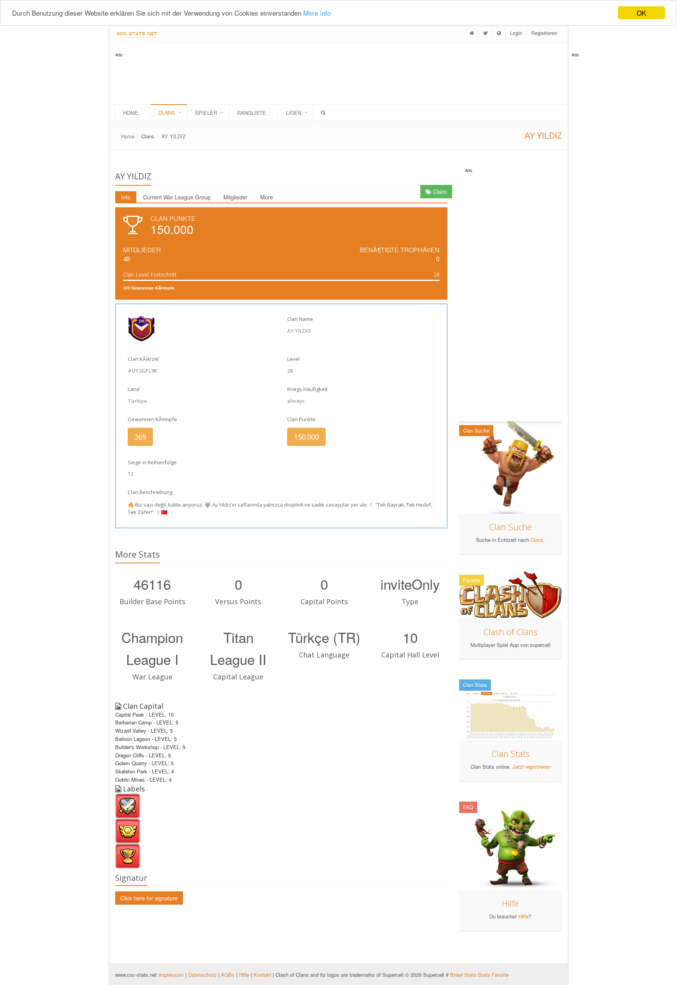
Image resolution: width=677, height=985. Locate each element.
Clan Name (300, 318)
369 (140, 437)
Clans (166, 112)
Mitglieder (235, 197)
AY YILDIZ (173, 136)
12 (130, 473)
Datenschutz (202, 974)
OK (641, 13)
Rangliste (251, 112)
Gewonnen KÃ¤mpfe (152, 419)
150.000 (306, 437)
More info (317, 13)
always (295, 400)
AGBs (228, 974)
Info (125, 197)
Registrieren (544, 32)
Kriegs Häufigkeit (307, 389)
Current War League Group (177, 197)
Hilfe (510, 903)
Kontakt (262, 974)
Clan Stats (510, 753)
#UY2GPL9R (142, 370)
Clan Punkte (301, 419)
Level (293, 358)
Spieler (206, 112)
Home (130, 112)
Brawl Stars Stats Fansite (479, 974)
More (266, 197)
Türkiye (137, 400)
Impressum (171, 974)
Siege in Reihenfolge (152, 462)
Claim (439, 192)
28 (290, 370)
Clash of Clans (510, 631)
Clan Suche (510, 526)
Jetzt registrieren (531, 766)
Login (516, 32)
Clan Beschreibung (150, 492)
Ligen (293, 112)
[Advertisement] (603, 176)
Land (133, 389)
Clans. (537, 539)
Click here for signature (149, 898)
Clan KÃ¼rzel (143, 358)
